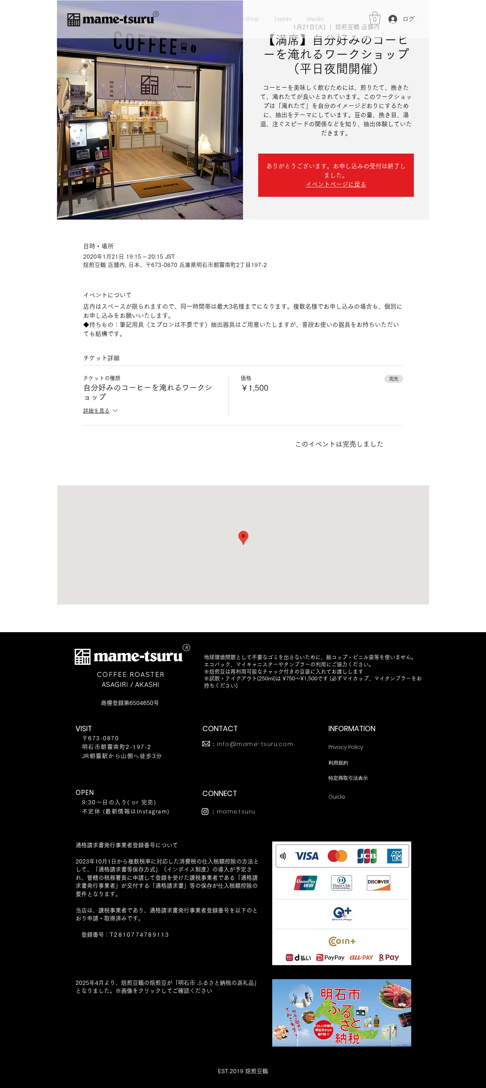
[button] (374, 18)
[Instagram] (205, 811)
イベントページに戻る (336, 184)
